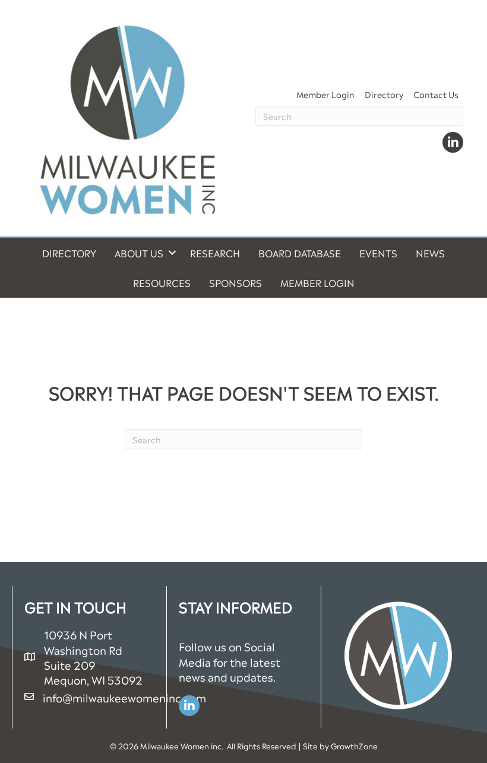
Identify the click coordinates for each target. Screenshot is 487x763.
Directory (384, 93)
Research (215, 252)
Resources (162, 282)
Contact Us (435, 93)
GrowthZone (354, 745)
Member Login (325, 93)
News (430, 252)
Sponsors (235, 282)
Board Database (299, 252)
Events (378, 252)
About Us (139, 252)
